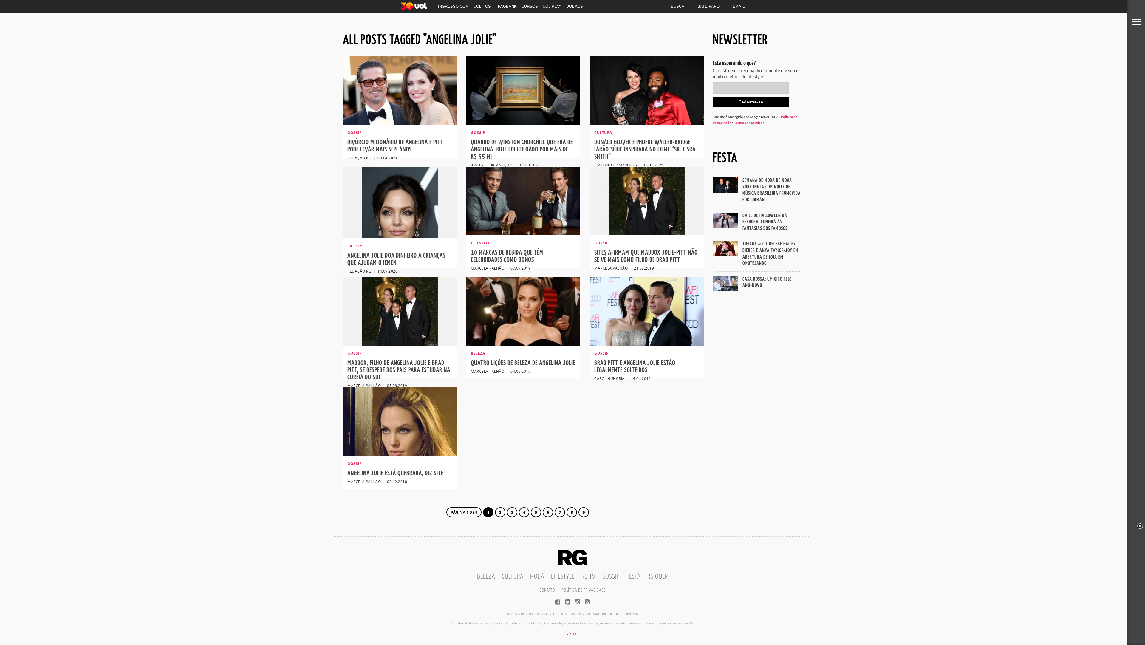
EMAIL (739, 6)
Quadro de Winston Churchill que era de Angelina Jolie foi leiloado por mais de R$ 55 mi (522, 149)
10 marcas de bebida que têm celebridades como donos (507, 256)
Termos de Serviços (749, 122)
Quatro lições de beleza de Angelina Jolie (523, 363)
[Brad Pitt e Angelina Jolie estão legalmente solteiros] (647, 344)
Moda (537, 576)
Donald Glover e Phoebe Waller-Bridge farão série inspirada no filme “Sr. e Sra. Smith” (645, 149)
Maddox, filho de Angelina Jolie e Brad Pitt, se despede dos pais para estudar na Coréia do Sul (398, 370)
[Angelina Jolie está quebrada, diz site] (400, 454)
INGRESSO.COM (453, 6)
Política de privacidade (584, 590)
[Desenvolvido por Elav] (572, 636)
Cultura (512, 576)
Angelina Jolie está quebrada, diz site (395, 473)
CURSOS (530, 6)
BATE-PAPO (708, 6)
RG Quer (657, 576)
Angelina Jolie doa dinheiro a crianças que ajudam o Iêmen (396, 259)
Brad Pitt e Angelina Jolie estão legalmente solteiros (634, 367)
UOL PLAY (552, 6)
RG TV (588, 576)
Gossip (611, 576)
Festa (633, 576)
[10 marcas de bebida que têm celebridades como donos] (523, 233)
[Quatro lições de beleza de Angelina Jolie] (523, 344)
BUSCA (677, 6)
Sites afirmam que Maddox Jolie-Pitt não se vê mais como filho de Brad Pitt (646, 256)
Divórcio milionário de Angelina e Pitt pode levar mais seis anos (395, 146)
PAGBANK (507, 6)
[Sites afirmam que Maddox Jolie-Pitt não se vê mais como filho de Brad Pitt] (647, 233)
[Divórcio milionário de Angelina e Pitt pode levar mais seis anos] (400, 123)
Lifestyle (563, 576)
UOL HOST (483, 6)
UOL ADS (574, 6)
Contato (547, 590)
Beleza (486, 576)
